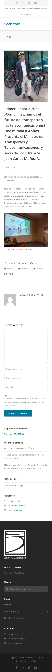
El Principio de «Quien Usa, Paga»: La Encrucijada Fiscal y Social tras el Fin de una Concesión (25, 467)
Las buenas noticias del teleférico (19, 448)
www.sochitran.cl (15, 510)
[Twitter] (29, 3)
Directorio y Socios (12, 611)
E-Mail (10, 274)
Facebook (10, 263)
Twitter (24, 263)
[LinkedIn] (23, 3)
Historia (7, 604)
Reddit (36, 263)
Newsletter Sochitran (13, 618)
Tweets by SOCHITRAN (14, 434)
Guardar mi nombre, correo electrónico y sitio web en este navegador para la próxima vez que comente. (25, 402)
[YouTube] (35, 3)
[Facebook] (17, 3)
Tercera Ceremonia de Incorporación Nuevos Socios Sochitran (24, 456)
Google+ (26, 268)
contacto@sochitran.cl (17, 505)
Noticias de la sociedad (16, 177)
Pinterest (11, 268)
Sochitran (12, 23)
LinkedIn (39, 268)
